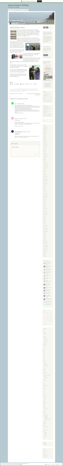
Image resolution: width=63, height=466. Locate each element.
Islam (44, 370)
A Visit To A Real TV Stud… (48, 273)
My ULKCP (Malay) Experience (47, 101)
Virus (44, 334)
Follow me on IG (45, 32)
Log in (44, 452)
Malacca (32, 89)
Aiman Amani (47, 283)
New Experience (46, 377)
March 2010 (44, 223)
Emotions (47, 278)
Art (44, 337)
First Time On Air (48, 282)
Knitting (45, 364)
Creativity (44, 336)
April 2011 (44, 205)
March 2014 (44, 160)
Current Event (45, 342)
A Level (45, 345)
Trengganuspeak (45, 426)
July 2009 (44, 234)
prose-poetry (46, 341)
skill (16, 90)
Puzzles (44, 400)
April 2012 (44, 191)
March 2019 (44, 150)
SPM (44, 346)
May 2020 (44, 137)
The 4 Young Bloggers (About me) (16, 10)
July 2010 (44, 217)
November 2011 (45, 196)
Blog (43, 330)
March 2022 (44, 131)
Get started (39, 1)
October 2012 (45, 182)
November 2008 (45, 246)
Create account (45, 450)
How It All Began (25, 10)
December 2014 (45, 156)
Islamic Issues (45, 372)
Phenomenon (45, 396)
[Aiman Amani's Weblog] (31, 18)
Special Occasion (45, 415)
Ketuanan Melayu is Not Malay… (48, 267)
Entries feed (45, 453)
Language (44, 379)
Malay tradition (45, 385)
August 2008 (45, 251)
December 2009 (45, 228)
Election (45, 398)
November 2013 (45, 165)
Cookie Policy (20, 464)
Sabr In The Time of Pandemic (47, 99)
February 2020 (45, 142)
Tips (26, 90)
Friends (44, 356)
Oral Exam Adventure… (47, 281)
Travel (44, 425)
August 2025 (45, 130)
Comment (35, 154)
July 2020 (44, 134)
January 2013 (45, 177)
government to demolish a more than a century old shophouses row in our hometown (25, 60)
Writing (18, 91)
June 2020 (44, 136)
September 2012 (45, 183)
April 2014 (44, 159)
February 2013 (45, 176)
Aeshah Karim (47, 265)
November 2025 (45, 127)
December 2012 (45, 179)
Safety (44, 403)
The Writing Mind (23, 90)
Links (44, 383)
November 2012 (45, 180)
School (44, 405)
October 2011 (45, 197)
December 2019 (45, 145)
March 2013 (44, 174)
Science (44, 406)
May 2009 (44, 237)
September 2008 (45, 249)
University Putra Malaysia (30, 90)
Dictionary (11, 89)
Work (13, 91)
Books (44, 331)
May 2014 (44, 157)
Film (43, 351)
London (30, 89)
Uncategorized (45, 429)
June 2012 (44, 188)
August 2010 (45, 216)
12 (47, 317)
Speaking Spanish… (48, 271)
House (44, 367)
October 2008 (45, 248)
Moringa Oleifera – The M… (48, 293)
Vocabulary (35, 90)
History (24, 89)
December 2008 (45, 245)
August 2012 (45, 185)
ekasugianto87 (48, 289)
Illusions (45, 409)
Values (44, 431)
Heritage (21, 89)
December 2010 (45, 211)
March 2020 (44, 140)
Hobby (44, 362)
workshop (15, 91)
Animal (45, 389)
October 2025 (45, 128)
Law (43, 382)
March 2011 (44, 206)
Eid (43, 348)
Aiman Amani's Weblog (18, 5)
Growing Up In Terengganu (16, 89)
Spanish (45, 380)
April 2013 (44, 173)
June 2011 (44, 202)
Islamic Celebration (47, 419)
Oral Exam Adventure (48, 264)
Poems (45, 339)
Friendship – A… (48, 277)
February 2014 (45, 162)
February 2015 (45, 154)
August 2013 (45, 168)
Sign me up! (45, 55)
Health (44, 359)
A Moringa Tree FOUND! (49, 299)
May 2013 (44, 171)
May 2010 (44, 220)
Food (44, 353)
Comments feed (45, 455)
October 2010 (45, 214)
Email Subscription (46, 46)
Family (44, 350)
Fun (43, 357)
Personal (44, 394)
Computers (44, 333)
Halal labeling (48, 269)
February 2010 (45, 225)
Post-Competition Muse (46, 93)
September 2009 (45, 231)
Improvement (27, 89)
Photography (46, 338)
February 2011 (45, 208)
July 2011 (44, 200)
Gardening (45, 363)
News (44, 391)
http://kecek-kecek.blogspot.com (22, 34)
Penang (35, 89)
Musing (45, 376)
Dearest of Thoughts (47, 375)
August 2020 (45, 133)
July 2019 (44, 148)
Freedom (45, 432)
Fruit (44, 354)
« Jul (43, 324)
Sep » (45, 324)
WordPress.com (45, 456)
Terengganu (18, 90)
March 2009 (44, 240)
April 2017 (44, 151)
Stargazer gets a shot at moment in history (16, 93)
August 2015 (45, 153)
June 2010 (44, 219)
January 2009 (45, 243)
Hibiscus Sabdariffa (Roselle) (48, 304)
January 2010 (45, 226)
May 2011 (44, 203)
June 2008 (44, 254)
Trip (43, 428)
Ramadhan (44, 402)
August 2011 (45, 199)
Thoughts (44, 423)
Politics (44, 397)
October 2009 (45, 229)
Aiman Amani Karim (18, 131)
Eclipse (45, 420)
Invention (44, 369)
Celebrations (46, 416)
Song (44, 412)
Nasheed (45, 413)
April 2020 (44, 139)
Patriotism (45, 436)
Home (9, 10)
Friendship (45, 433)
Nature (44, 388)
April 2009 (44, 239)
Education (44, 344)
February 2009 (45, 242)
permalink (24, 91)
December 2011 (45, 194)
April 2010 (44, 222)
